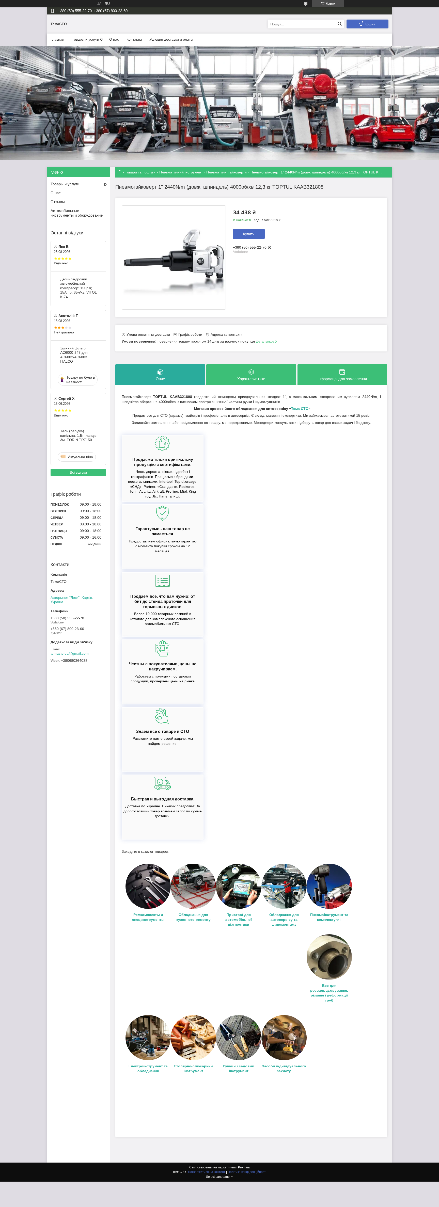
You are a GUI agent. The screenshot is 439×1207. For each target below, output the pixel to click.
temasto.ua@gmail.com (70, 653)
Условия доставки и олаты (171, 39)
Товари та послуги (140, 172)
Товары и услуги (85, 39)
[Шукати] (339, 24)
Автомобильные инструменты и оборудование (77, 213)
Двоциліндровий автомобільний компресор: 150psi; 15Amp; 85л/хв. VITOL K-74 (78, 288)
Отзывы (58, 202)
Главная (57, 39)
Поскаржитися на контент (206, 1172)
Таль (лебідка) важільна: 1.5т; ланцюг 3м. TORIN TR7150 (79, 435)
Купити (249, 234)
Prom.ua (244, 1167)
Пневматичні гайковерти (226, 172)
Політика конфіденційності (247, 1172)
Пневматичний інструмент (181, 172)
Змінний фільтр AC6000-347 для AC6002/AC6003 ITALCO (74, 355)
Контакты (134, 39)
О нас (114, 39)
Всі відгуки (78, 472)
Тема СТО (299, 409)
